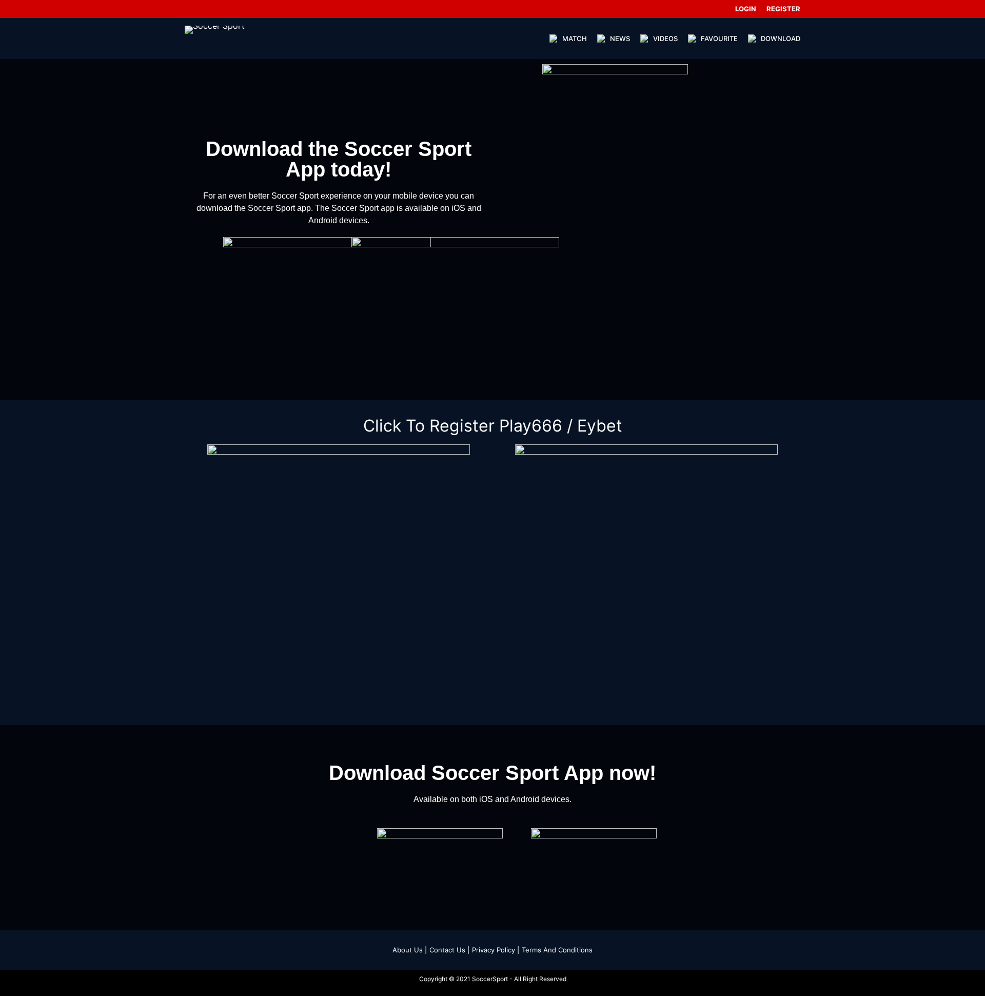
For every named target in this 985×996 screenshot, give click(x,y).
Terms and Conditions (557, 950)
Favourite (719, 38)
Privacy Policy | (495, 950)
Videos (665, 38)
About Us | (409, 950)
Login (745, 9)
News (620, 38)
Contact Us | (449, 950)
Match (574, 38)
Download (780, 38)
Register (783, 9)
